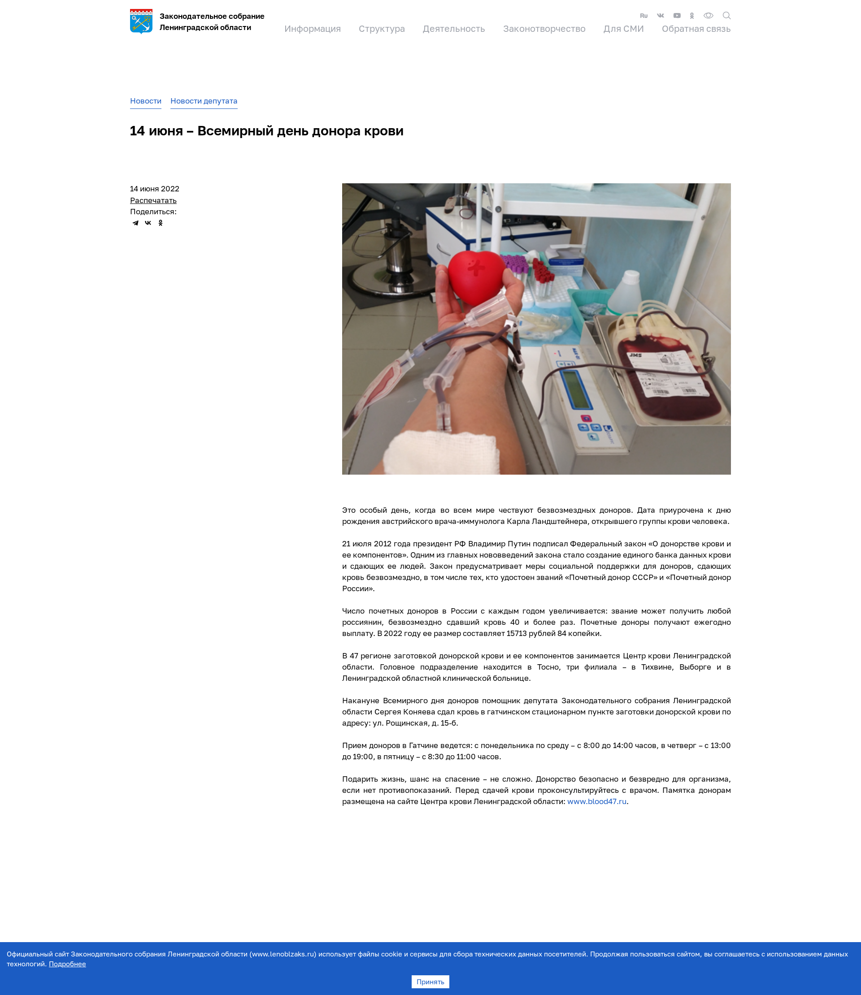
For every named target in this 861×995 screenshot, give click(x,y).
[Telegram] (135, 222)
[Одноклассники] (160, 222)
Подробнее (67, 964)
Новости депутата (204, 100)
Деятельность (454, 28)
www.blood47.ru (596, 801)
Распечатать (153, 200)
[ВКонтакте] (148, 222)
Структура (382, 28)
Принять (430, 982)
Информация (312, 28)
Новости (145, 100)
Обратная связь (696, 28)
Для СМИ (624, 28)
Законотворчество (544, 28)
